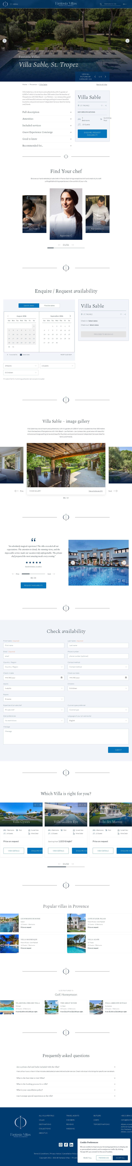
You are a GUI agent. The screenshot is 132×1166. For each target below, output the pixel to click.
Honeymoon (69, 994)
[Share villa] (106, 105)
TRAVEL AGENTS (72, 1116)
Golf (57, 994)
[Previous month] (8, 316)
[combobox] (110, 4)
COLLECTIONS (45, 1129)
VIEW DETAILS (13, 851)
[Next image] (127, 41)
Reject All (87, 1158)
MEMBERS (70, 1120)
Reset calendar (66, 354)
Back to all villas (102, 84)
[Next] (72, 245)
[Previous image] (4, 41)
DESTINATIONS (45, 1124)
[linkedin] (71, 1145)
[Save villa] (102, 105)
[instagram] (60, 1145)
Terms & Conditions (41, 1154)
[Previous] (59, 245)
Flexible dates (49, 306)
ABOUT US (43, 1133)
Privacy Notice (55, 1154)
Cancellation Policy (69, 1154)
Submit (118, 750)
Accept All (120, 1158)
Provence (33, 84)
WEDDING (70, 1129)
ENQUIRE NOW (37, 851)
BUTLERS (97, 1116)
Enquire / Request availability (92, 133)
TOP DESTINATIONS (101, 1124)
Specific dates (29, 306)
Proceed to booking (103, 334)
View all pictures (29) (96, 491)
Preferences (104, 1158)
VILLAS (41, 1120)
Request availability (33, 585)
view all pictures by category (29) (85, 76)
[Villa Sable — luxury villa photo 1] (66, 465)
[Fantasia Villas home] (5, 4)
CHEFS (96, 1120)
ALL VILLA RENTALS (46, 1116)
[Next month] (70, 316)
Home (24, 84)
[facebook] (66, 1145)
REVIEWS (70, 1124)
